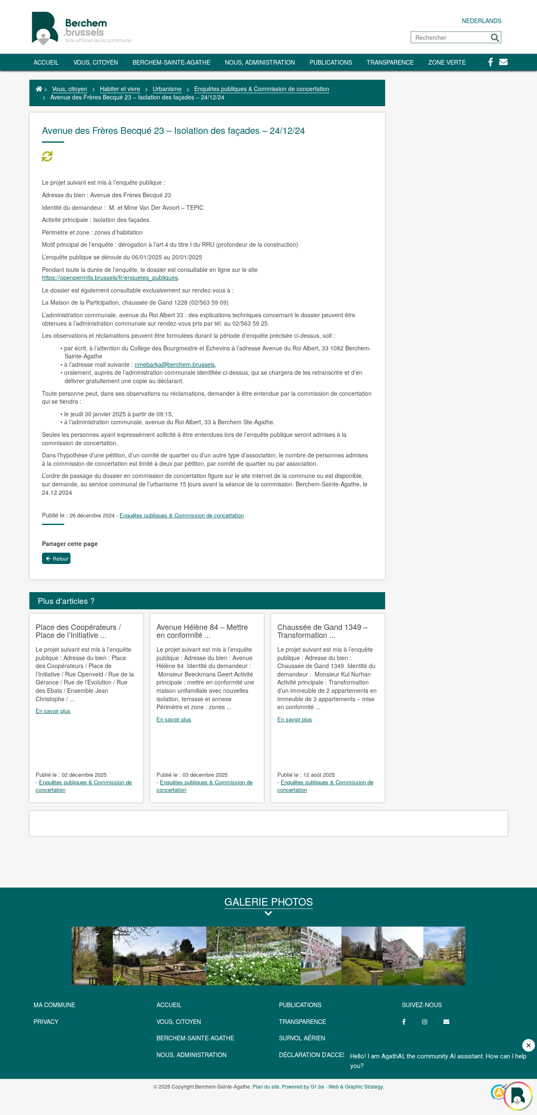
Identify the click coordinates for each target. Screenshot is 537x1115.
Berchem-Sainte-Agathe (171, 62)
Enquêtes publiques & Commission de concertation (261, 88)
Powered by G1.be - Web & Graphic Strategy (332, 1086)
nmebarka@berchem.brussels (175, 364)
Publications (331, 62)
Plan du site (266, 1086)
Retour (60, 558)
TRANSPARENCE (390, 62)
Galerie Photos (268, 901)
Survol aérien (302, 1038)
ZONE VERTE (447, 62)
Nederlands (481, 20)
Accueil (46, 62)
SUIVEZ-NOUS (422, 1004)
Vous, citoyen (95, 62)
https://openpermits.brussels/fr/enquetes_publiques (110, 277)
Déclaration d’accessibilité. (325, 1054)
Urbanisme (167, 88)
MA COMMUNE (54, 1004)
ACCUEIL (169, 1004)
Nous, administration (260, 62)
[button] (495, 37)
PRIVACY (46, 1021)
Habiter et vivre (120, 88)
